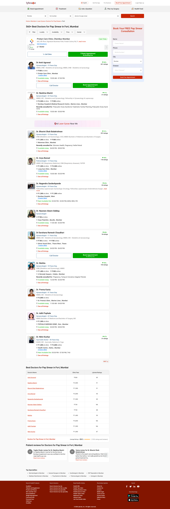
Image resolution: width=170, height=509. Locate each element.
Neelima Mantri (32, 383)
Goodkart (28, 486)
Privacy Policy (101, 495)
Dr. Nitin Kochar (43, 337)
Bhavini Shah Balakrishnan (36, 388)
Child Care (29, 501)
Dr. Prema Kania (43, 289)
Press (98, 499)
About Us (99, 486)
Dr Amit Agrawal (43, 62)
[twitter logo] (130, 487)
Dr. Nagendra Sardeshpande (48, 183)
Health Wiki (76, 486)
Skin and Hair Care (31, 491)
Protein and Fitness (31, 490)
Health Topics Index (79, 493)
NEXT (105, 361)
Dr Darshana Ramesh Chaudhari (50, 232)
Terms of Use (101, 493)
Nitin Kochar (31, 431)
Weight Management (31, 495)
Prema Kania (32, 421)
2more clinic (42, 198)
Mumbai (33, 21)
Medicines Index (78, 495)
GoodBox (28, 503)
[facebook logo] (127, 487)
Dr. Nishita (40, 263)
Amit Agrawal (32, 377)
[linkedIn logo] (134, 487)
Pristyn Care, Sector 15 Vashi (49, 39)
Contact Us (100, 488)
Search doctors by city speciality (59, 491)
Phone (115, 48)
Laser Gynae (41, 21)
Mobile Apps (100, 491)
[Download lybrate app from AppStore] (133, 501)
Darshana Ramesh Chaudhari (37, 410)
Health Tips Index (78, 488)
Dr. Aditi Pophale (43, 313)
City (114, 57)
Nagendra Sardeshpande (35, 399)
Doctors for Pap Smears (53, 21)
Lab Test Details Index (79, 499)
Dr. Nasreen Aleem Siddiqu (48, 211)
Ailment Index (77, 497)
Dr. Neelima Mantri (44, 93)
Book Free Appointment (123, 3)
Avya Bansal (31, 394)
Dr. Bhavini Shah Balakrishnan (49, 131)
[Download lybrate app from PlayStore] (133, 497)
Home (28, 21)
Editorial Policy (101, 497)
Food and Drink (30, 497)
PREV (30, 361)
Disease (115, 66)
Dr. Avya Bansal (43, 158)
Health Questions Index (79, 490)
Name (115, 39)
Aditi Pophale (32, 426)
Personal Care (30, 499)
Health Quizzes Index (79, 491)
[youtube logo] (138, 487)
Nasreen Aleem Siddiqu (35, 404)
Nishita (30, 415)
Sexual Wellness (30, 493)
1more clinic (42, 75)
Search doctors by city (56, 486)
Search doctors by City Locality (58, 488)
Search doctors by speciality (58, 490)
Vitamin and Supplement (33, 488)
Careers (99, 490)
